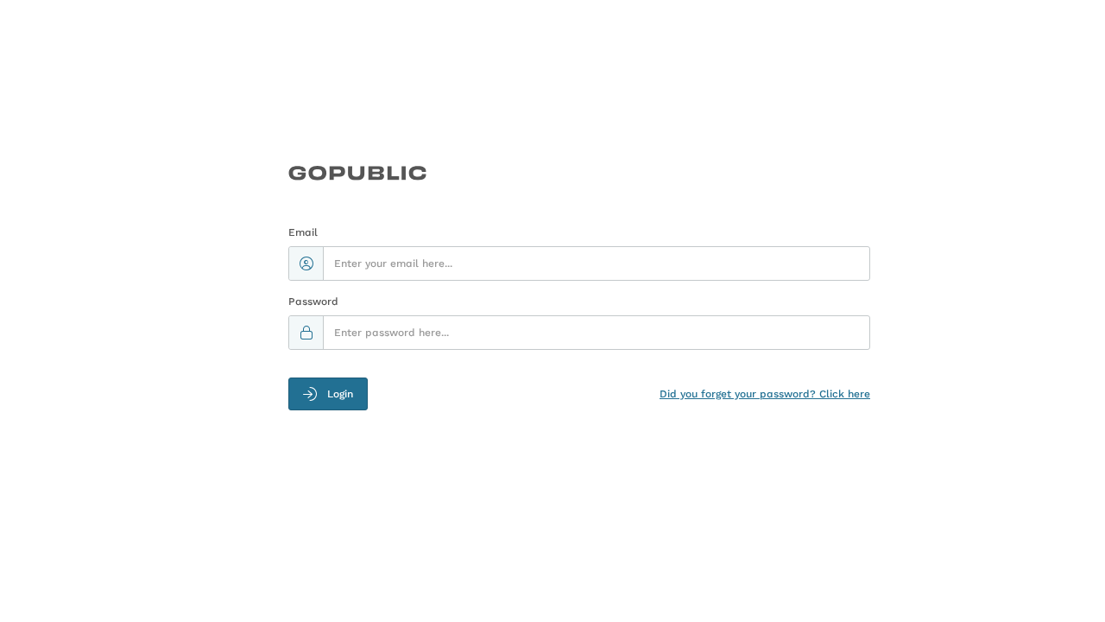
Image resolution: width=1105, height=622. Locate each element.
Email (303, 232)
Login (340, 394)
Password (313, 301)
